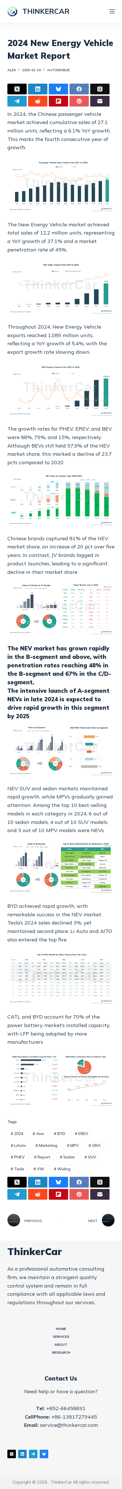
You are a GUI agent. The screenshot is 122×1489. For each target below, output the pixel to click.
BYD (59, 1133)
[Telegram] (17, 101)
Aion (38, 1133)
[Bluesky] (58, 89)
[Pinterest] (79, 101)
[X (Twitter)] (17, 89)
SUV (90, 1157)
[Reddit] (37, 101)
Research (61, 1352)
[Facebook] (79, 89)
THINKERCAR (46, 11)
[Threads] (100, 89)
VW (38, 1168)
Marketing (46, 1145)
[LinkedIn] (37, 89)
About (60, 1344)
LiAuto (18, 1145)
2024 (17, 1133)
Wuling (62, 1168)
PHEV (18, 1157)
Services (61, 1336)
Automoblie (58, 70)
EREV (81, 1133)
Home (61, 1329)
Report (42, 1157)
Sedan (67, 1157)
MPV (73, 1145)
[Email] (100, 101)
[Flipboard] (58, 101)
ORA (94, 1145)
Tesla (17, 1168)
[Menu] (112, 11)
